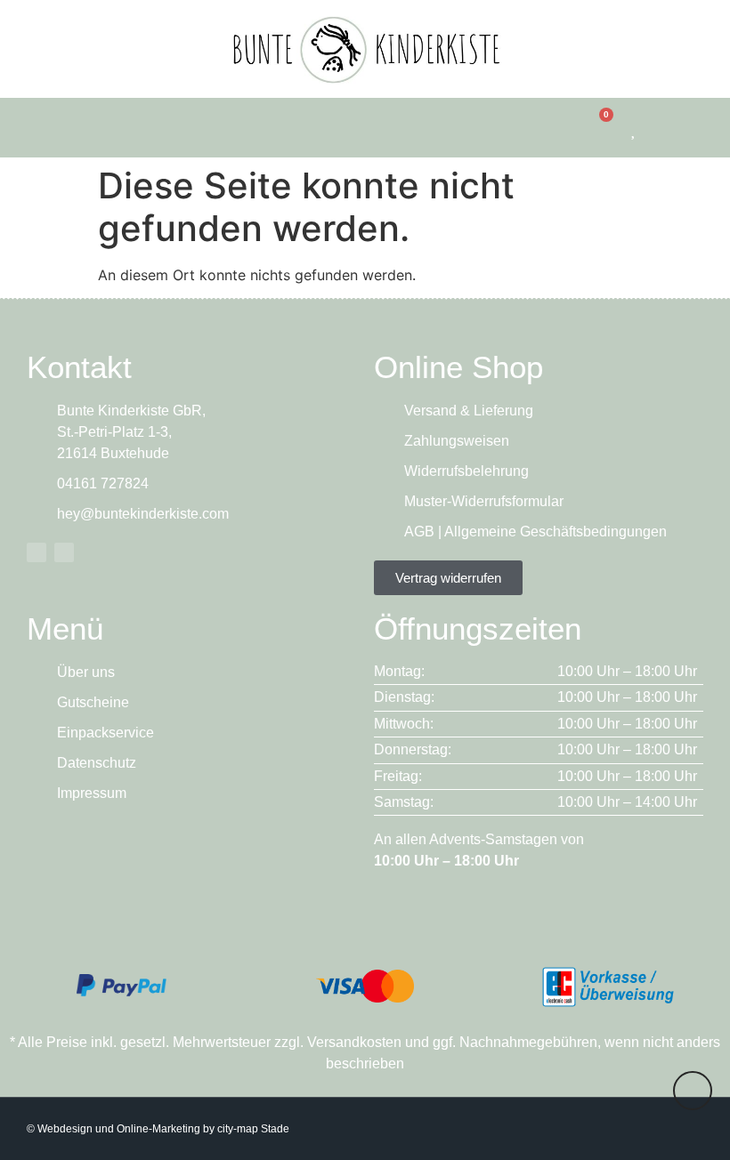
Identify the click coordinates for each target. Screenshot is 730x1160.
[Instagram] (64, 552)
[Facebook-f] (36, 552)
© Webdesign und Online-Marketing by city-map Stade (158, 1129)
